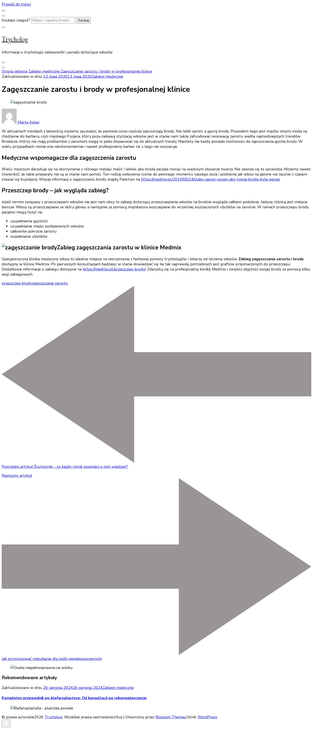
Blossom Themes (171, 717)
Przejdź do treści (16, 4)
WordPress (207, 717)
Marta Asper (28, 122)
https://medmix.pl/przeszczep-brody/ (114, 269)
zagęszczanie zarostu (50, 283)
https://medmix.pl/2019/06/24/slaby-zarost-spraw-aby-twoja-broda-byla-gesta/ (210, 179)
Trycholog (15, 39)
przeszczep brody (17, 283)
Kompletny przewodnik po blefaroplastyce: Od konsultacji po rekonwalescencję (74, 697)
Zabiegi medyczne (107, 76)
